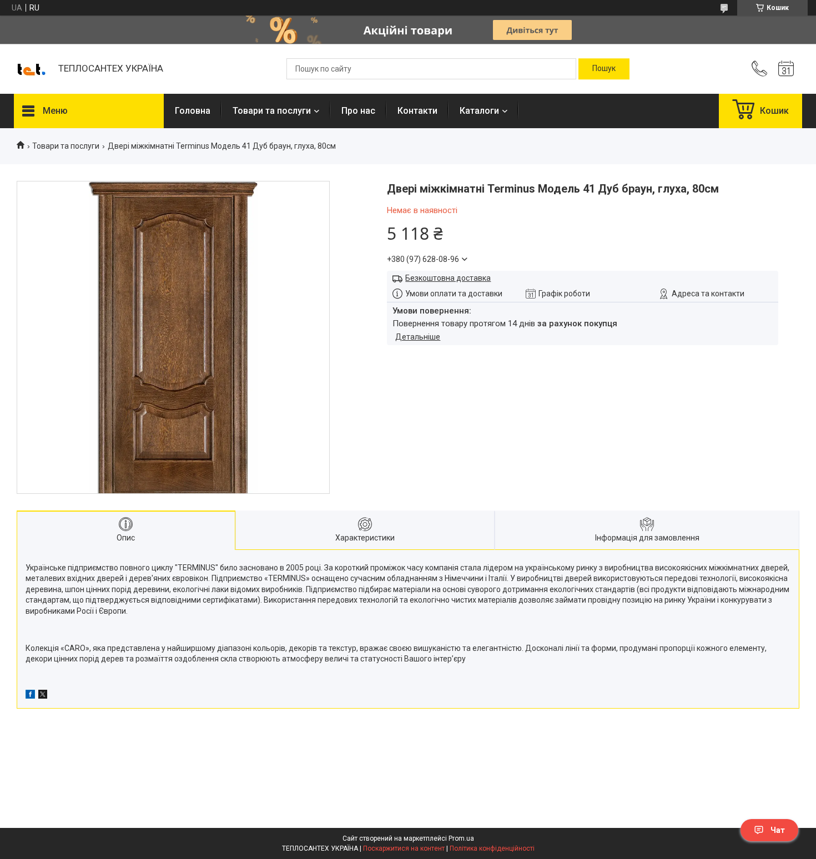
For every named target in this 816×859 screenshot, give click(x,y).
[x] (42, 695)
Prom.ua (461, 838)
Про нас (358, 110)
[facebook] (30, 695)
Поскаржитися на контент (404, 848)
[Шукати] (603, 68)
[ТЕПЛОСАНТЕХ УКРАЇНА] (30, 68)
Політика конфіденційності (492, 848)
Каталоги (479, 110)
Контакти (417, 110)
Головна (192, 110)
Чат (777, 830)
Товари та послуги (272, 110)
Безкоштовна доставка (448, 278)
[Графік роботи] (786, 69)
